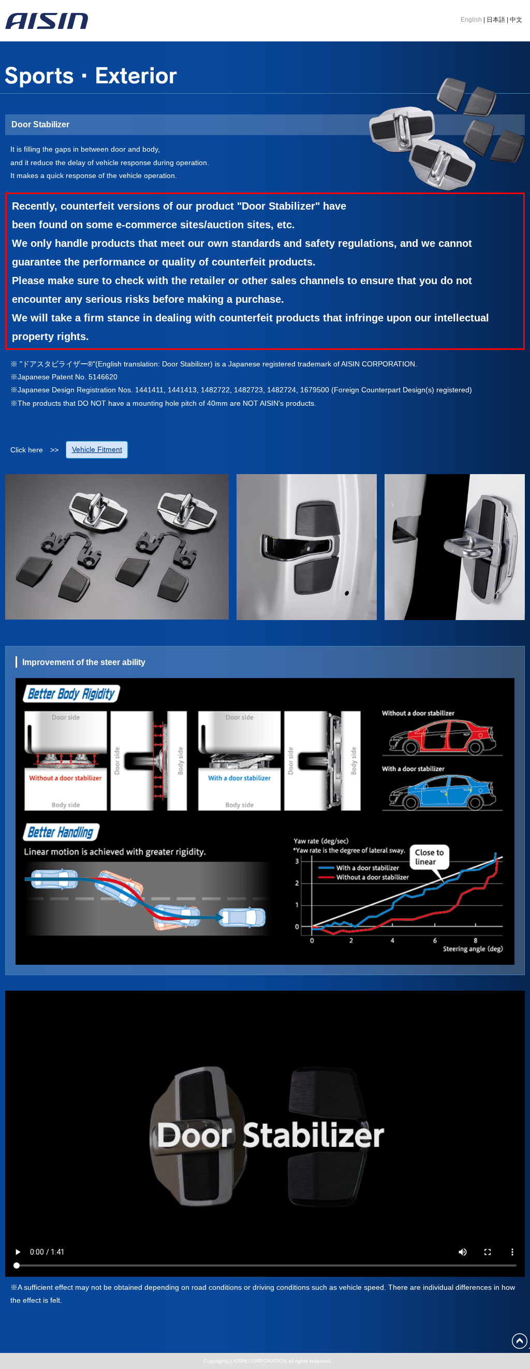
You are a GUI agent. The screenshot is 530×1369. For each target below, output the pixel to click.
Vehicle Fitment (97, 449)
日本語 (496, 19)
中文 (516, 19)
